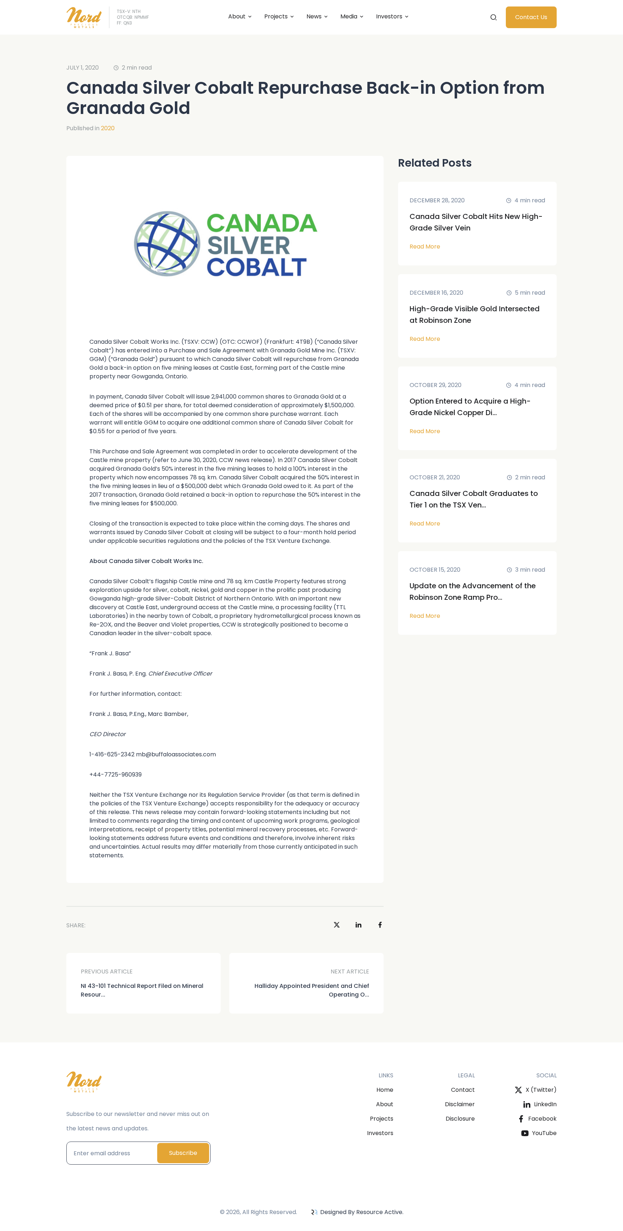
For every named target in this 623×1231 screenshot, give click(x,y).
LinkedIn (545, 1104)
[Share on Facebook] (380, 925)
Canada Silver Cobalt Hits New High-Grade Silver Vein (476, 222)
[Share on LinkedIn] (358, 925)
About (237, 16)
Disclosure (460, 1119)
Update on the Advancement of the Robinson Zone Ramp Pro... (473, 591)
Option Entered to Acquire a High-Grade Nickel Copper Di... (470, 407)
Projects (276, 16)
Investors (380, 1133)
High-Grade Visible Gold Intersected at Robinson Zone (475, 314)
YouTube (544, 1133)
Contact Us (531, 17)
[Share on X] (336, 925)
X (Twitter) (541, 1090)
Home (384, 1090)
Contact (463, 1090)
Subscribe (183, 1153)
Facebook (542, 1119)
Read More (425, 246)
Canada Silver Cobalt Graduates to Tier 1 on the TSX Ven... (474, 499)
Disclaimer (460, 1104)
